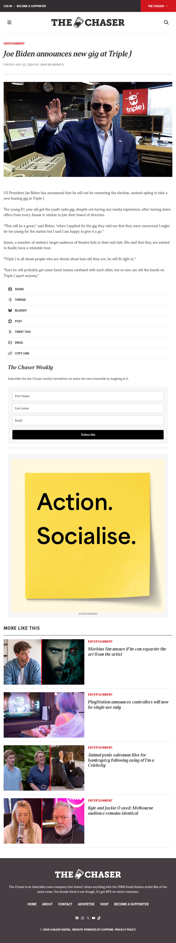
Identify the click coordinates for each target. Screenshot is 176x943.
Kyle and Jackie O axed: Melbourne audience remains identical (120, 811)
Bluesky (20, 310)
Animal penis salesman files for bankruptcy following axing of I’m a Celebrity (121, 760)
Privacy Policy (125, 929)
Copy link (21, 353)
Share (19, 289)
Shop (104, 904)
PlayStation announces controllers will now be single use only (128, 705)
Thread (20, 299)
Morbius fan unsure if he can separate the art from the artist (127, 652)
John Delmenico (51, 64)
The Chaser (156, 6)
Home (32, 904)
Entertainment (14, 43)
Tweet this (22, 331)
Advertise (86, 904)
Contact (65, 904)
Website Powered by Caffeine (92, 929)
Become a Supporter (31, 6)
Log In (8, 6)
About (47, 904)
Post (18, 321)
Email (18, 342)
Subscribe (88, 435)
